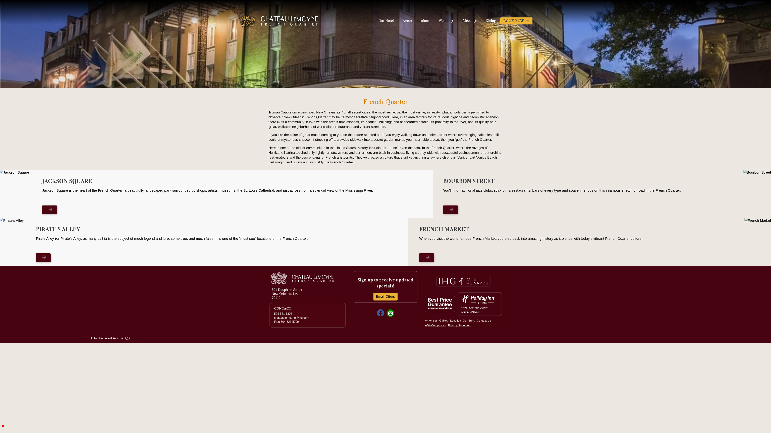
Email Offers (385, 296)
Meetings (470, 21)
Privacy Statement (459, 325)
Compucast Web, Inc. (111, 338)
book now (513, 21)
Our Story (469, 320)
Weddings (446, 21)
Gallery (443, 320)
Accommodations (416, 21)
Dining (491, 21)
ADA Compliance (435, 325)
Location (455, 320)
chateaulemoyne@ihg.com (291, 317)
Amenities (431, 320)
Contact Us (484, 320)
